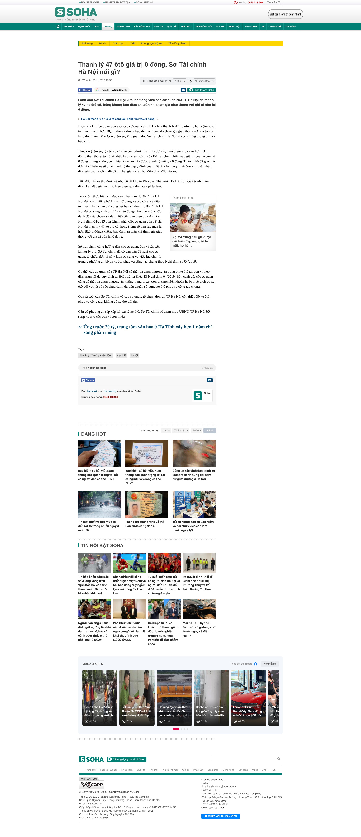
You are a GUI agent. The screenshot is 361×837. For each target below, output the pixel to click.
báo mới (92, 391)
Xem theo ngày (148, 430)
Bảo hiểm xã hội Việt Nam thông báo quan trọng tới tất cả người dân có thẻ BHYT (98, 475)
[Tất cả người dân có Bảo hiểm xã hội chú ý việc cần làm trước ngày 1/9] (194, 504)
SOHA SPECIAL (144, 2)
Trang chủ (90, 770)
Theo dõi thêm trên (241, 663)
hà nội (134, 355)
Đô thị (102, 43)
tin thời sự (110, 391)
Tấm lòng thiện (177, 43)
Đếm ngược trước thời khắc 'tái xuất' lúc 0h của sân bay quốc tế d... (174, 711)
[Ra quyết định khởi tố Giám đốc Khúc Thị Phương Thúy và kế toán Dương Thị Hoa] (199, 563)
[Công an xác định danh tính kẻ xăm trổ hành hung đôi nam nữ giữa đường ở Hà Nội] (194, 453)
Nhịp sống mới (204, 26)
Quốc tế (172, 26)
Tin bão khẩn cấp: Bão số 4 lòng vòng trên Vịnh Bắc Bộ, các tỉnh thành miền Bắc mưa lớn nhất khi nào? (93, 585)
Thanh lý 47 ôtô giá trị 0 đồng (96, 355)
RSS (273, 770)
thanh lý (121, 355)
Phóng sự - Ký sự (151, 43)
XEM (210, 430)
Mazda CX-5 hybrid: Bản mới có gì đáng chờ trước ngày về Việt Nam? (199, 629)
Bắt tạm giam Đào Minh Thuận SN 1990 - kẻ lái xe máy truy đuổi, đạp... (136, 711)
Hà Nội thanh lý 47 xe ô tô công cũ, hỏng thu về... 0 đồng (118, 118)
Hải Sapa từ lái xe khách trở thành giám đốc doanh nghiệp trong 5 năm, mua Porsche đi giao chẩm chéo (163, 633)
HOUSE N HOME (90, 2)
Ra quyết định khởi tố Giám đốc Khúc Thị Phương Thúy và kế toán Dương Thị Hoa (198, 583)
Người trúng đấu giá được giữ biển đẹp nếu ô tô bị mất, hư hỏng (192, 241)
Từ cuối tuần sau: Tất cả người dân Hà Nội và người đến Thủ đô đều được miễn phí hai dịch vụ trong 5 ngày (164, 585)
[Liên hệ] (210, 380)
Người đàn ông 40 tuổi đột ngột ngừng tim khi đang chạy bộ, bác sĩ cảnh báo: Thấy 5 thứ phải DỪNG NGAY (94, 631)
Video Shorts (92, 664)
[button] (176, 729)
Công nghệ (274, 26)
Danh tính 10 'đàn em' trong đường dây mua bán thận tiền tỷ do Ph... (211, 711)
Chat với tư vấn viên (222, 816)
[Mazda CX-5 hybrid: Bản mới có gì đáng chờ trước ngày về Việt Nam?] (199, 609)
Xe (263, 26)
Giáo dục (118, 43)
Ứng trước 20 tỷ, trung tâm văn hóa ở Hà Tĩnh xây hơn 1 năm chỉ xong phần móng (147, 329)
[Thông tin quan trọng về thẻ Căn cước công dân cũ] (146, 504)
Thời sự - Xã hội (108, 770)
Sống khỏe (251, 26)
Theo (147, 367)
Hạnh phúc (84, 26)
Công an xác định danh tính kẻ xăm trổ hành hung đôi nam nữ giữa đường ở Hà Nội (194, 475)
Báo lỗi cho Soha (204, 90)
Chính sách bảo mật (212, 807)
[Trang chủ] (76, 14)
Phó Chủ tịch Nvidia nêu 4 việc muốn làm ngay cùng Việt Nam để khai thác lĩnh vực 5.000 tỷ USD (129, 631)
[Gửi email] (183, 90)
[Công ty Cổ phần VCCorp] (129, 783)
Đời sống (291, 26)
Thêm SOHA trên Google (113, 90)
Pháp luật (234, 26)
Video (255, 770)
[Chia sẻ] (85, 90)
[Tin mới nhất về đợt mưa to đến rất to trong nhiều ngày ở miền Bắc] (99, 504)
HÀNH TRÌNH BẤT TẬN (117, 2)
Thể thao (186, 26)
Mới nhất (69, 26)
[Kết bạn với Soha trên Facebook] (198, 395)
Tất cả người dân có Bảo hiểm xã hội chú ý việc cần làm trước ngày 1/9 (193, 526)
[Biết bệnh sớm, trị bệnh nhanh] (285, 14)
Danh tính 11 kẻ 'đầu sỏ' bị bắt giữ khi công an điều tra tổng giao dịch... (99, 711)
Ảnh (264, 770)
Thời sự (107, 26)
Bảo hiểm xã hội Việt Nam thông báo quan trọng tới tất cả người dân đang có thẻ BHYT (145, 477)
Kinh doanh (123, 26)
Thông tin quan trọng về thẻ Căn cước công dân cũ (144, 524)
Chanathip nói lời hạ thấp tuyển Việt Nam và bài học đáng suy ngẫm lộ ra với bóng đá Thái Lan (129, 585)
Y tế (132, 43)
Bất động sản (142, 26)
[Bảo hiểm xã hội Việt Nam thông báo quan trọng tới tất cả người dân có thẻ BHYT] (99, 453)
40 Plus (158, 26)
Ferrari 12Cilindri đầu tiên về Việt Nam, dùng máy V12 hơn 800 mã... (248, 711)
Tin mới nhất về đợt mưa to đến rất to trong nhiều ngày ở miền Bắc (98, 526)
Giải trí (220, 26)
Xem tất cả (270, 663)
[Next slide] (273, 699)
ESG (97, 26)
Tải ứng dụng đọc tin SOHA (128, 759)
